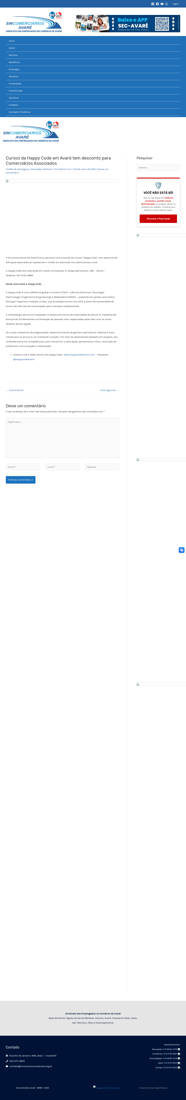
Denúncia (14, 97)
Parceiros (13, 76)
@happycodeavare (23, 359)
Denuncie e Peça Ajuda (158, 218)
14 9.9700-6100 (170, 1067)
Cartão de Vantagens (17, 169)
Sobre (12, 48)
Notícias (13, 55)
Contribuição (16, 90)
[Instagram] (152, 3)
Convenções (15, 83)
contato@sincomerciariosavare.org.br (30, 1066)
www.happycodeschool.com (79, 354)
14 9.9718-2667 (170, 1054)
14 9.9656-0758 (170, 1058)
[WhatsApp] (166, 3)
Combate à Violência (19, 112)
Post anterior (15, 390)
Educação (36, 169)
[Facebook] (157, 3)
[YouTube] (162, 3)
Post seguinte (109, 390)
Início (12, 40)
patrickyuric (163, 1088)
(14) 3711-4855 (17, 1061)
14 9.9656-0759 (170, 1049)
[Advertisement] (158, 951)
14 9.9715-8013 (171, 1063)
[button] (7, 4)
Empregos (14, 69)
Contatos (13, 104)
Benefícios (14, 62)
